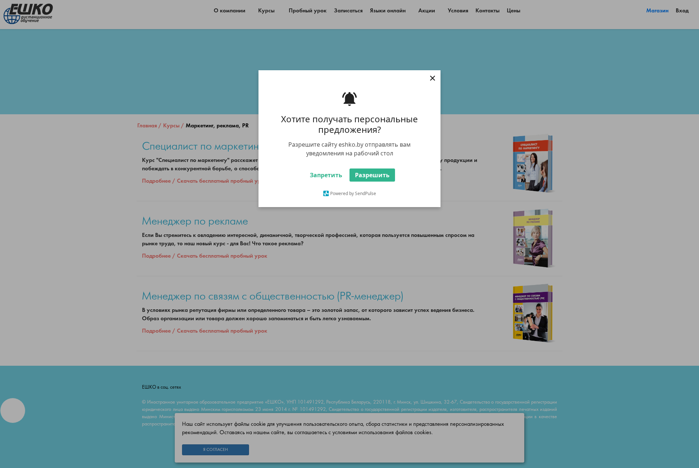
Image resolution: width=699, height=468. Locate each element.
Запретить (326, 175)
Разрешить (372, 175)
